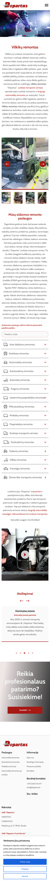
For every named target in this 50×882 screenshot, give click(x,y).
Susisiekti (23, 710)
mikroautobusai (18, 514)
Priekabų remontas (9, 766)
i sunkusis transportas (37, 514)
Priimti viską (25, 862)
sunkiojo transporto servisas (30, 87)
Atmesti (25, 876)
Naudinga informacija (35, 762)
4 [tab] (29, 653)
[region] (25, 859)
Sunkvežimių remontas (11, 762)
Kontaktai (30, 771)
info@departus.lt (33, 787)
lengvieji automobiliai (37, 510)
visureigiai (6, 514)
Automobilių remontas (10, 757)
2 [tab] (21, 653)
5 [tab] (33, 653)
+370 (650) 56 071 (34, 783)
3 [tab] (25, 653)
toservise (37, 491)
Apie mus (30, 757)
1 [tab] (17, 653)
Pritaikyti (25, 869)
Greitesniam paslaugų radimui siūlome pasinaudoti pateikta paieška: (22, 326)
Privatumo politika (34, 766)
